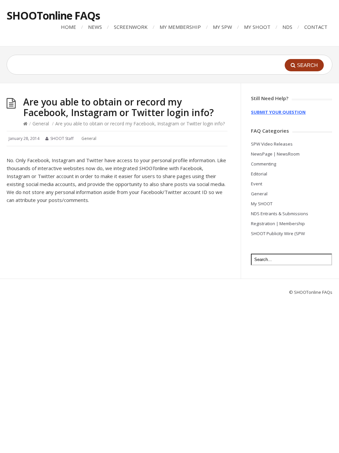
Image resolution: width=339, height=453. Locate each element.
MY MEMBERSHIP (180, 27)
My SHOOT (261, 204)
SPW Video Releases (272, 144)
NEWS (95, 27)
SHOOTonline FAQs (53, 15)
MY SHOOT (257, 27)
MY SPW (222, 27)
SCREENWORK (131, 27)
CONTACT (315, 27)
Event (256, 184)
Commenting (263, 164)
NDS (287, 27)
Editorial (259, 174)
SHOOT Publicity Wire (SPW (278, 233)
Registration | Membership (278, 224)
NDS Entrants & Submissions (279, 214)
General (40, 123)
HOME (68, 27)
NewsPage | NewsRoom (275, 154)
